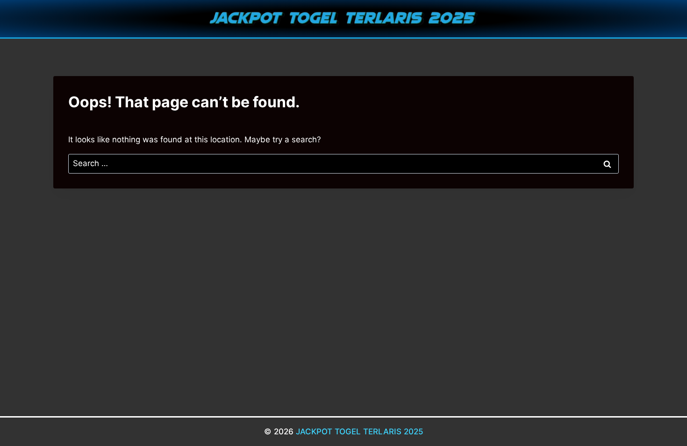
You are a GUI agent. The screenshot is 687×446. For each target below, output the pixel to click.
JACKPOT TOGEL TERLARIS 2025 (359, 431)
